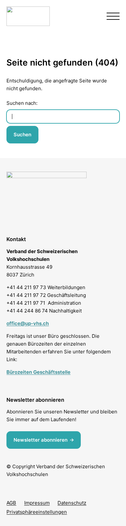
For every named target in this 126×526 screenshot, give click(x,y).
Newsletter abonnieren (41, 440)
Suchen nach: (21, 103)
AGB (11, 503)
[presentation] (113, 16)
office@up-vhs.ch (27, 323)
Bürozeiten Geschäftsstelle (38, 372)
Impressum (37, 503)
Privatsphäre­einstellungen (36, 512)
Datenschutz (72, 503)
